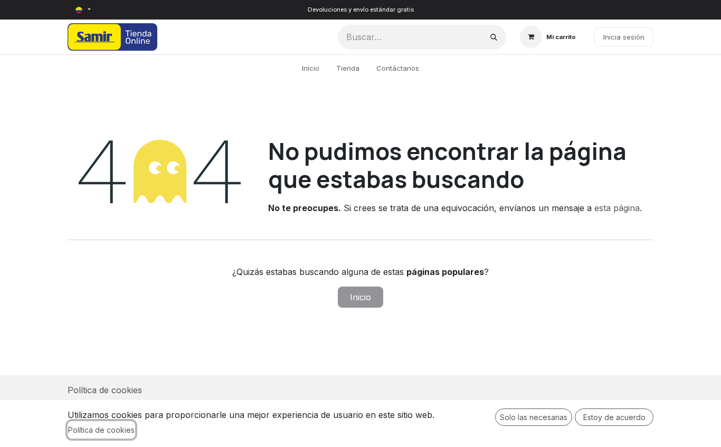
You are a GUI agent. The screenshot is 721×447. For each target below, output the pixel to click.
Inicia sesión (623, 37)
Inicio (360, 297)
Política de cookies (105, 390)
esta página (617, 208)
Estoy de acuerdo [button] (614, 417)
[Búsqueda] (493, 37)
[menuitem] (310, 68)
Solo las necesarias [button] (533, 417)
